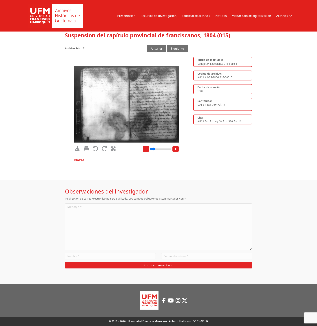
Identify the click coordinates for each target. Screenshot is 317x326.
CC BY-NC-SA (201, 321)
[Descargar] (78, 149)
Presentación (126, 16)
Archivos (282, 16)
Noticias (221, 16)
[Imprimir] (87, 149)
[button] (290, 16)
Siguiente (177, 49)
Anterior (156, 49)
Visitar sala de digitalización (251, 16)
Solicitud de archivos (196, 16)
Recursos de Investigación (158, 16)
